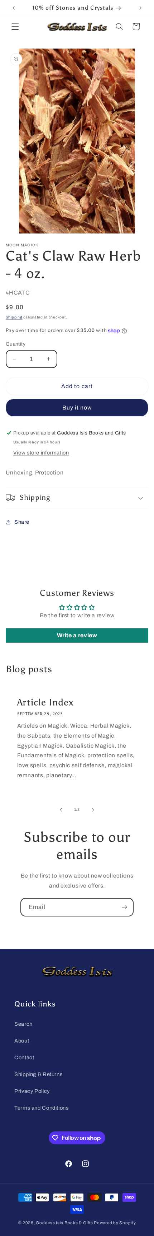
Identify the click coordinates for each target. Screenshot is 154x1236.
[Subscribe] (124, 907)
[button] (15, 26)
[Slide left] (61, 810)
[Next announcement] (140, 8)
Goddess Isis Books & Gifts (64, 1223)
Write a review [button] (77, 635)
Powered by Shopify (115, 1223)
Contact (24, 1057)
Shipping (14, 317)
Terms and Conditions (41, 1108)
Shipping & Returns (38, 1074)
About (21, 1041)
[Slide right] (93, 810)
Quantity (15, 344)
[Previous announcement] (13, 8)
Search (23, 1024)
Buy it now (77, 408)
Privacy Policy (32, 1091)
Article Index (45, 702)
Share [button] (21, 522)
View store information (41, 453)
